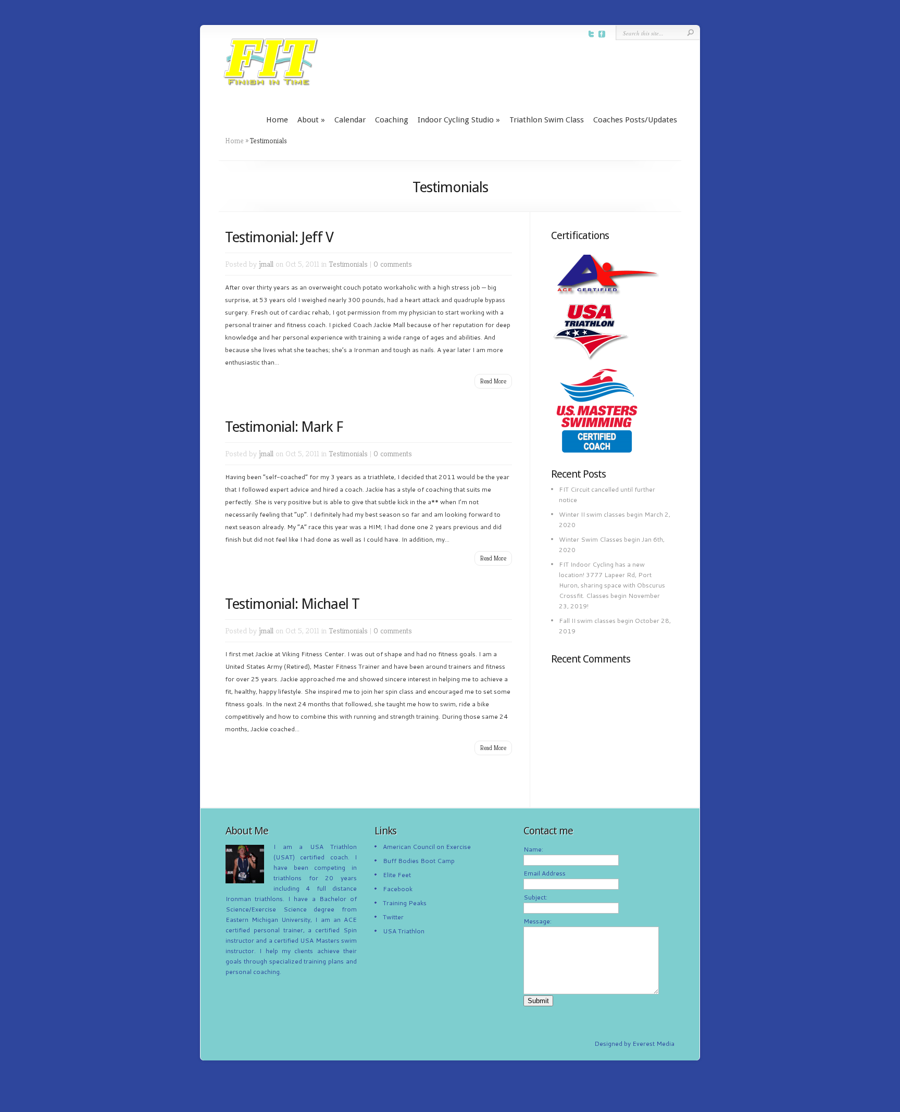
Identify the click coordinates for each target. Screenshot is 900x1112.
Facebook (398, 888)
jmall (266, 264)
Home (277, 119)
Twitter (393, 917)
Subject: (535, 897)
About (311, 119)
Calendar (350, 119)
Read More (493, 381)
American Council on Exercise (427, 846)
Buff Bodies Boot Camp (419, 860)
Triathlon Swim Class (546, 119)
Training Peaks (405, 902)
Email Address (544, 873)
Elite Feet (397, 874)
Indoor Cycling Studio (459, 119)
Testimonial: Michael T (292, 604)
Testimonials (348, 264)
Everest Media (653, 1043)
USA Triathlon (403, 931)
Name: (533, 849)
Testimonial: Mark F (284, 426)
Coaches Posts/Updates (635, 119)
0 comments (392, 264)
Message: (537, 921)
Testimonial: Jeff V (279, 237)
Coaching (391, 119)
